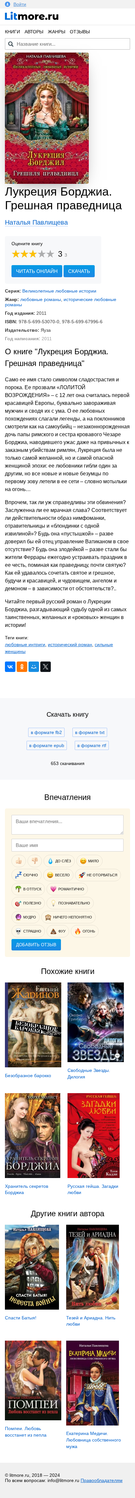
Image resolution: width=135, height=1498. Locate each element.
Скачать (79, 271)
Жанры (56, 31)
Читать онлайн (37, 271)
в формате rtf (91, 745)
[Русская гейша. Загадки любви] (94, 1176)
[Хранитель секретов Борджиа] (32, 1176)
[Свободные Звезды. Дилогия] (96, 1060)
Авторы (34, 31)
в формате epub (46, 745)
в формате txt (90, 732)
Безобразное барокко (28, 1075)
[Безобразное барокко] (33, 1065)
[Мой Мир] (34, 666)
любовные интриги (25, 644)
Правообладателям (102, 1480)
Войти (19, 4)
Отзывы (80, 31)
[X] (45, 666)
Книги (12, 31)
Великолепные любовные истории (59, 291)
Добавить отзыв (36, 944)
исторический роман (70, 644)
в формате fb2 (46, 732)
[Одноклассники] (22, 666)
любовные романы (40, 299)
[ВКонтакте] (10, 666)
